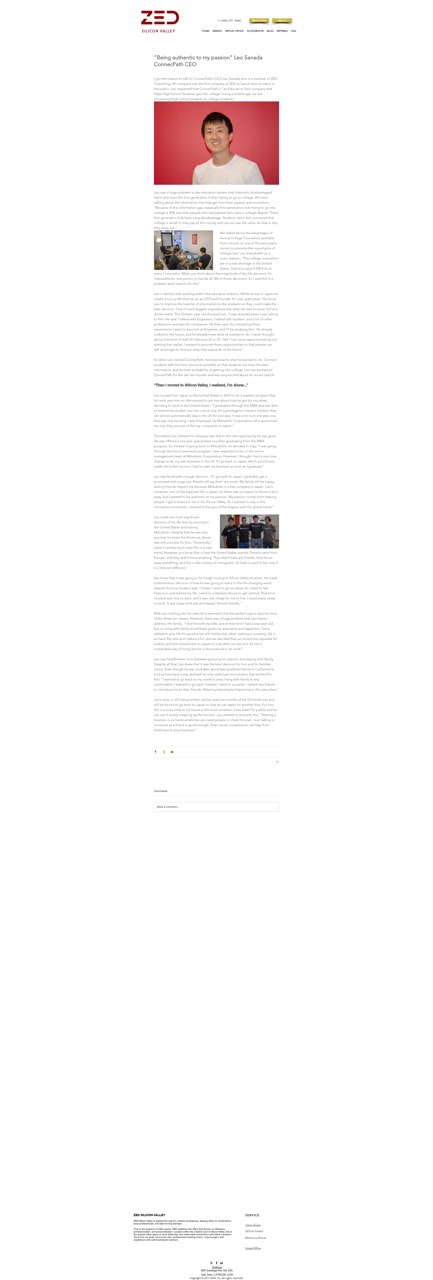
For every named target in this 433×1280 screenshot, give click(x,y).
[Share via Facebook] (155, 751)
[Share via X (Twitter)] (163, 751)
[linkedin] (221, 1263)
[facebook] (216, 1263)
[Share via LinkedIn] (172, 751)
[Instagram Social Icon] (211, 1263)
